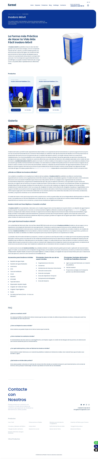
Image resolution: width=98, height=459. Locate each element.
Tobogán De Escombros (77, 426)
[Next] (86, 136)
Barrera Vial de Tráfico (55, 429)
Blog (50, 5)
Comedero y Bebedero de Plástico (16, 426)
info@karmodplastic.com (82, 409)
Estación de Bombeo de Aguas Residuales (15, 432)
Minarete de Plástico (76, 429)
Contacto (63, 5)
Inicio (32, 5)
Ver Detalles (28, 110)
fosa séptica (76, 210)
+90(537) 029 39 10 (77, 6)
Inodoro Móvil (32, 426)
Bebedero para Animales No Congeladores (57, 423)
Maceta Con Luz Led (34, 429)
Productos (45, 5)
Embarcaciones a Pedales (35, 422)
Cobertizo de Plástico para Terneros (79, 422)
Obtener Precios (16, 110)
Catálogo (56, 5)
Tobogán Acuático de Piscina (15, 429)
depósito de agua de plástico (43, 168)
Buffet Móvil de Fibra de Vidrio (57, 426)
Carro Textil (11, 422)
